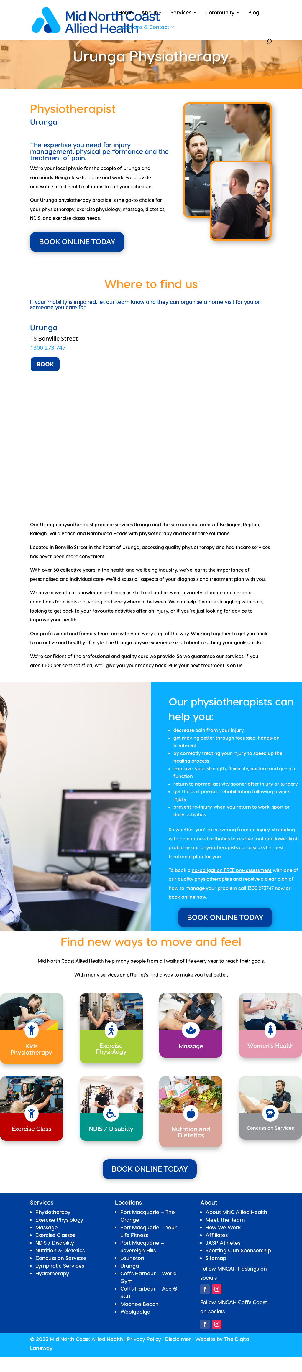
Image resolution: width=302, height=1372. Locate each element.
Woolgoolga (135, 1311)
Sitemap (216, 1258)
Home (125, 12)
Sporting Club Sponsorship (238, 1250)
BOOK (45, 364)
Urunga (129, 1265)
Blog (253, 12)
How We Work (223, 1227)
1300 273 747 (47, 348)
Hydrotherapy (52, 1273)
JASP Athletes (223, 1242)
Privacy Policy (144, 1339)
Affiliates (217, 1235)
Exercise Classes (55, 1235)
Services (180, 12)
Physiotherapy (52, 1212)
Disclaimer (178, 1339)
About (149, 12)
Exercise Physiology (59, 1219)
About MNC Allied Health (236, 1212)
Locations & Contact (143, 27)
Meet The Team (225, 1219)
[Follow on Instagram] (216, 1289)
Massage (46, 1227)
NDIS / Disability (54, 1242)
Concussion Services (60, 1258)
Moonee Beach (139, 1304)
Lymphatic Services (59, 1265)
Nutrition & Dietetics (60, 1250)
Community (219, 12)
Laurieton (132, 1258)
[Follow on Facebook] (205, 1289)
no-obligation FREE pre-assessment (232, 870)
